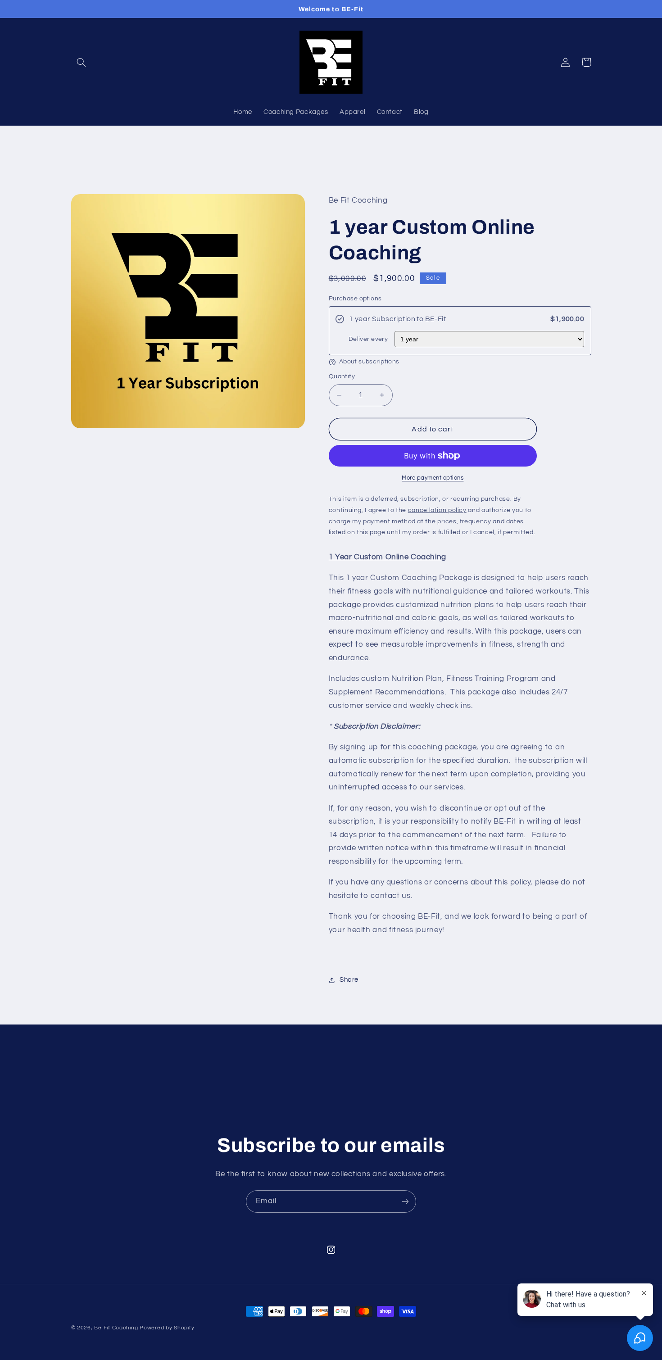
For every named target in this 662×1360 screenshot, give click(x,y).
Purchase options (355, 298)
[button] (81, 62)
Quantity (342, 377)
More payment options (433, 478)
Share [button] (349, 979)
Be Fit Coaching (116, 1327)
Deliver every (368, 338)
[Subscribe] (405, 1201)
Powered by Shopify (167, 1327)
